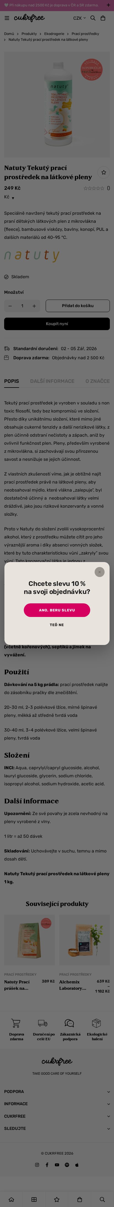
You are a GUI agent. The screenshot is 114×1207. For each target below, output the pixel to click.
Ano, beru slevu (57, 610)
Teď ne (57, 625)
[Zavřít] (100, 572)
